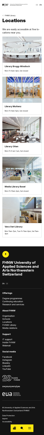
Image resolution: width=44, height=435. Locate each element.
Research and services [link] (13, 304)
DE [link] (37, 5)
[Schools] (14, 428)
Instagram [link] (7, 360)
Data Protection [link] (8, 416)
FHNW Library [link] (10, 15)
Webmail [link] (6, 345)
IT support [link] (7, 339)
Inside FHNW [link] (8, 342)
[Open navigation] (29, 428)
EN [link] (41, 5)
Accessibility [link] (7, 422)
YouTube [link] (6, 369)
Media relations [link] (9, 328)
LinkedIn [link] (6, 366)
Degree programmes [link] (12, 298)
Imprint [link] (5, 419)
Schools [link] (6, 319)
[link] (15, 5)
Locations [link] (7, 322)
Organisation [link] (8, 316)
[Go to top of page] (5, 254)
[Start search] (22, 428)
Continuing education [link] (12, 301)
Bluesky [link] (6, 363)
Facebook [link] (7, 357)
